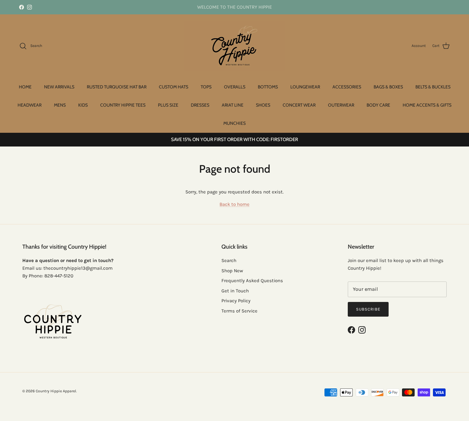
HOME (25, 87)
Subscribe (368, 309)
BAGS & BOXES (388, 87)
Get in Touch (235, 291)
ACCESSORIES (346, 87)
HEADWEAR (29, 105)
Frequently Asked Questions (252, 280)
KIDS (83, 105)
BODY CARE (378, 105)
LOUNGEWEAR (305, 87)
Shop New (232, 271)
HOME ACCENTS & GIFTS (427, 105)
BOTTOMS (268, 87)
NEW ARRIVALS (59, 87)
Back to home (234, 204)
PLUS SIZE (168, 105)
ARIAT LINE (232, 105)
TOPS (206, 87)
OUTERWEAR (341, 105)
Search (228, 260)
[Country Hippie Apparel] (234, 46)
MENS (60, 105)
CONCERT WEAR (299, 105)
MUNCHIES (234, 123)
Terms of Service (239, 311)
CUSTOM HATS (173, 87)
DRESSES (200, 105)
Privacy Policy (235, 301)
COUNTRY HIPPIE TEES (122, 105)
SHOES (263, 105)
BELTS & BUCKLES (432, 87)
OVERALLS (234, 87)
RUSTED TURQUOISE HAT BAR (116, 87)
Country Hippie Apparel (56, 391)
